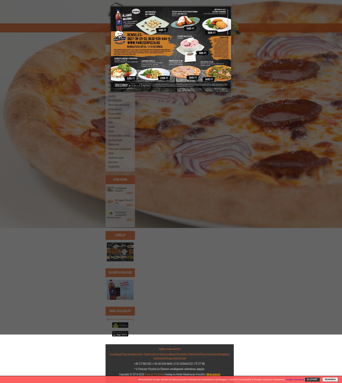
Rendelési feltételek (187, 354)
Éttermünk (205, 354)
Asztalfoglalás (220, 354)
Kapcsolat (172, 358)
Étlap (124, 354)
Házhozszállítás (166, 354)
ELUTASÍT (312, 379)
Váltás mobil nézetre (170, 349)
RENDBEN (330, 379)
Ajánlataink (159, 358)
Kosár (183, 358)
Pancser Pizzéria (154, 374)
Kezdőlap (115, 354)
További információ (295, 379)
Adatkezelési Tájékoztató (142, 354)
